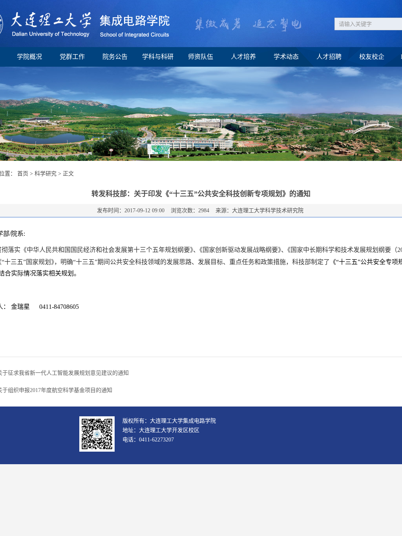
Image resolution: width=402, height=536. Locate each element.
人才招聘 (329, 56)
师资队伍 (200, 56)
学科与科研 (158, 56)
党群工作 (72, 56)
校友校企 (371, 56)
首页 (22, 174)
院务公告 (115, 56)
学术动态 (286, 56)
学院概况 (29, 56)
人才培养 (243, 56)
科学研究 (46, 174)
